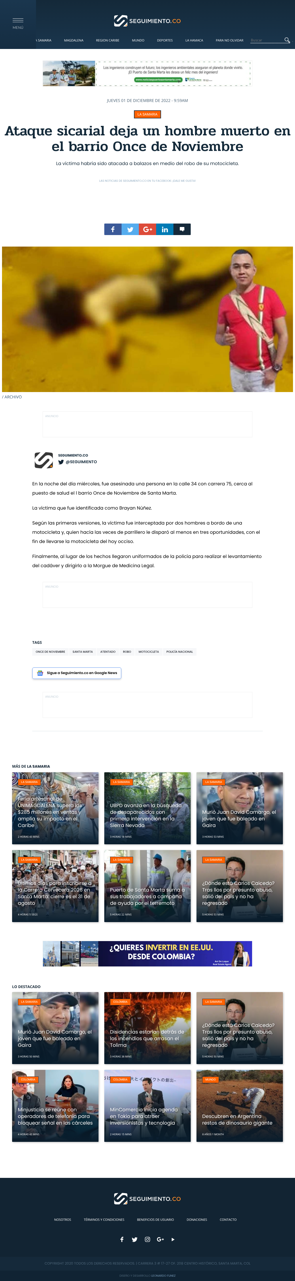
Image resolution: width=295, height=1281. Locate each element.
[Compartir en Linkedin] (164, 229)
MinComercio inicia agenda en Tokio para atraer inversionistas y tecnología (144, 1116)
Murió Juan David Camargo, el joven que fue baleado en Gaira (239, 819)
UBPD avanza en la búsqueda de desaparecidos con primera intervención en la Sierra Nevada (146, 815)
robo (127, 652)
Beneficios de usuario (155, 1220)
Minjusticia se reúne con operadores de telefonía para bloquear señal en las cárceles (55, 1116)
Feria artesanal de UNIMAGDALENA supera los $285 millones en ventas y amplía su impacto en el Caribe (50, 812)
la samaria (147, 114)
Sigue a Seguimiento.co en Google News (82, 673)
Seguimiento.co (73, 455)
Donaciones (197, 1220)
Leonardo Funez (163, 1276)
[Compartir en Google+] (147, 229)
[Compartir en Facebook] (113, 229)
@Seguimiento (81, 462)
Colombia (120, 1002)
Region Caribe (108, 40)
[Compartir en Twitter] (130, 229)
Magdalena (73, 40)
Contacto (228, 1220)
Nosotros (62, 1220)
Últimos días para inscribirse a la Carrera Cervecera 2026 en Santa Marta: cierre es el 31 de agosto (55, 893)
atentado (108, 652)
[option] (147, 323)
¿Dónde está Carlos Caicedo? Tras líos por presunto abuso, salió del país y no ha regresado (238, 893)
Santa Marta (83, 652)
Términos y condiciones (104, 1220)
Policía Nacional (180, 652)
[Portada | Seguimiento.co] (148, 20)
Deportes (165, 40)
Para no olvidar (229, 40)
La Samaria (42, 40)
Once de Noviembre (50, 652)
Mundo (138, 40)
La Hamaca (194, 40)
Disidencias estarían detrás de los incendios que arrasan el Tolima (147, 1038)
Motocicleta (149, 652)
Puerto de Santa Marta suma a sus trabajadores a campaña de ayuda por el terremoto (147, 896)
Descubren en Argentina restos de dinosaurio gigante (237, 1119)
